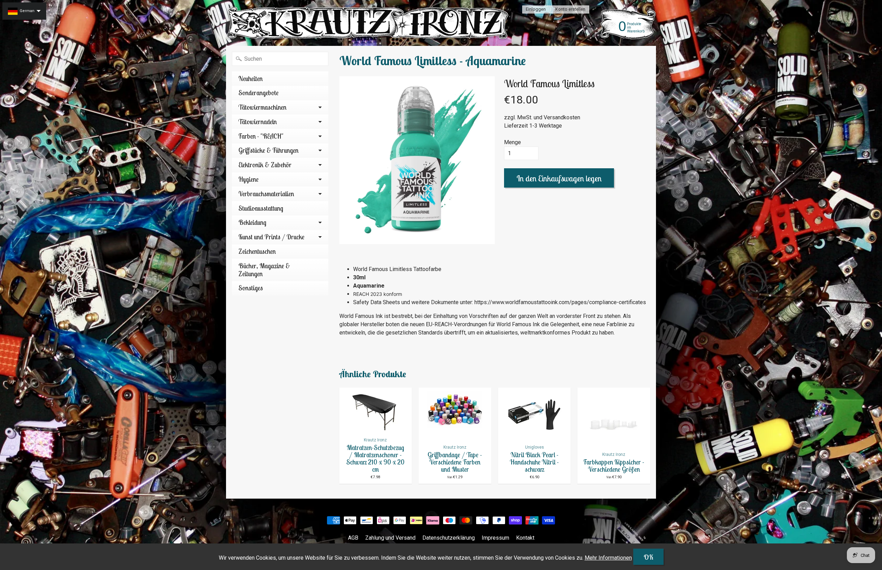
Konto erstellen (570, 9)
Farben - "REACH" (260, 136)
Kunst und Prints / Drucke (271, 237)
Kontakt (525, 537)
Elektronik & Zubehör (264, 165)
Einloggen (536, 9)
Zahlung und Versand (390, 537)
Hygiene (248, 179)
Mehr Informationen (608, 557)
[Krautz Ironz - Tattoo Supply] (369, 23)
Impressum (495, 537)
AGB (353, 537)
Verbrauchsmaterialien (266, 194)
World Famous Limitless (549, 83)
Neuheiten (250, 78)
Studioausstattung (260, 208)
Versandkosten (562, 117)
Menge (512, 142)
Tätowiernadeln (257, 122)
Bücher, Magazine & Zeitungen (264, 270)
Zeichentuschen (257, 251)
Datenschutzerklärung (448, 537)
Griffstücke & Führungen (268, 150)
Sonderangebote (258, 93)
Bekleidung (252, 222)
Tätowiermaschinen (262, 107)
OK (648, 557)
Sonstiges (250, 288)
